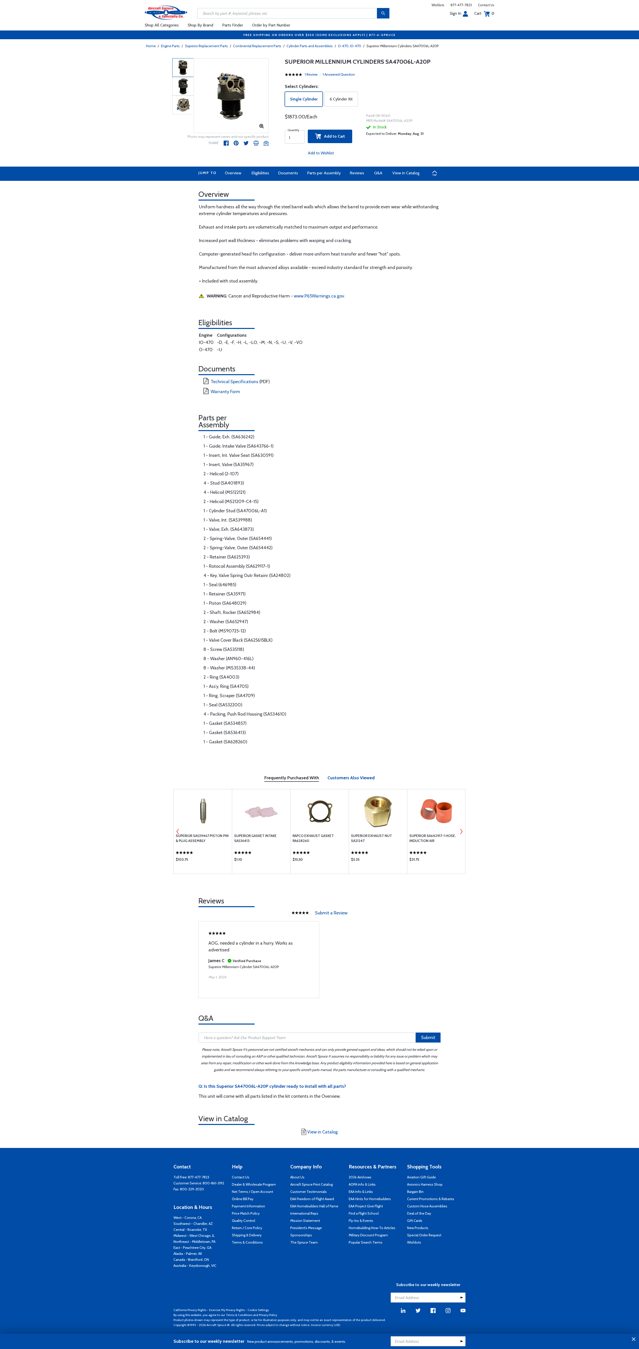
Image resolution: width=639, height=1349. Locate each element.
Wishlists (438, 5)
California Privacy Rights (189, 1310)
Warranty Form (225, 391)
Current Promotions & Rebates (430, 1199)
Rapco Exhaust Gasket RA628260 (313, 838)
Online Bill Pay (242, 1199)
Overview (233, 173)
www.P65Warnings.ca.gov (319, 295)
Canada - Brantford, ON (191, 1259)
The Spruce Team (304, 1242)
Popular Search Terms (365, 1242)
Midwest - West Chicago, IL (194, 1235)
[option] (231, 95)
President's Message (306, 1228)
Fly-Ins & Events (361, 1220)
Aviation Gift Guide (421, 1177)
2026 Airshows (360, 1177)
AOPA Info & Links (362, 1184)
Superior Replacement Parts (206, 46)
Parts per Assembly (324, 173)
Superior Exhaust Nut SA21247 (371, 838)
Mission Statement (305, 1220)
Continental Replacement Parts (257, 46)
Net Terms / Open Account (252, 1191)
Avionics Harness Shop (425, 1184)
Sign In (455, 13)
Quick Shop (202, 860)
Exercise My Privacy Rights (227, 1310)
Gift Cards (414, 1220)
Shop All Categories (162, 25)
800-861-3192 (213, 1183)
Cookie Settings (258, 1310)
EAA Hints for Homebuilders (370, 1199)
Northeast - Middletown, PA (194, 1241)
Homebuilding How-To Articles (372, 1228)
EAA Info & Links (361, 1191)
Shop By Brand (200, 25)
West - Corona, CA (187, 1217)
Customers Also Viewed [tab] (351, 778)
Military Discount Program (368, 1235)
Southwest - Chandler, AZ (193, 1223)
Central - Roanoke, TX (190, 1229)
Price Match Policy (246, 1213)
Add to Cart (333, 136)
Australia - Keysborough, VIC (194, 1265)
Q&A (378, 173)
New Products (417, 1228)
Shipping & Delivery (247, 1235)
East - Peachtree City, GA (192, 1247)
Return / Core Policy (247, 1228)
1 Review (311, 74)
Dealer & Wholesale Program (254, 1184)
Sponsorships (301, 1235)
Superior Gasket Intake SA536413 (255, 838)
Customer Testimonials (308, 1191)
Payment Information (248, 1206)
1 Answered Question (339, 74)
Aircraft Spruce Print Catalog (311, 1184)
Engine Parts (170, 46)
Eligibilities (260, 173)
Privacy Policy (268, 1315)
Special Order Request (424, 1235)
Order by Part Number (271, 25)
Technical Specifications (234, 381)
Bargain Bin (415, 1191)
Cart (484, 13)
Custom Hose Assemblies (427, 1206)
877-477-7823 (461, 5)
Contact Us (486, 5)
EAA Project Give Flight (366, 1206)
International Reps (304, 1213)
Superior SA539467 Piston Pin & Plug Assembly (202, 838)
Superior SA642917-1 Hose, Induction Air (432, 838)
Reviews (357, 173)
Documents (288, 173)
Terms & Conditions (247, 1242)
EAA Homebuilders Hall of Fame (314, 1206)
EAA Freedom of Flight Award (312, 1199)
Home (151, 46)
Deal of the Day (419, 1213)
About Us (297, 1177)
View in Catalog (405, 173)
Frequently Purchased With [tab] (291, 778)
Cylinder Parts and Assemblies (310, 46)
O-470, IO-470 (349, 46)
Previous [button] (177, 831)
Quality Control (243, 1220)
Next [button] (461, 831)
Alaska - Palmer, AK (187, 1253)
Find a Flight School (364, 1213)
